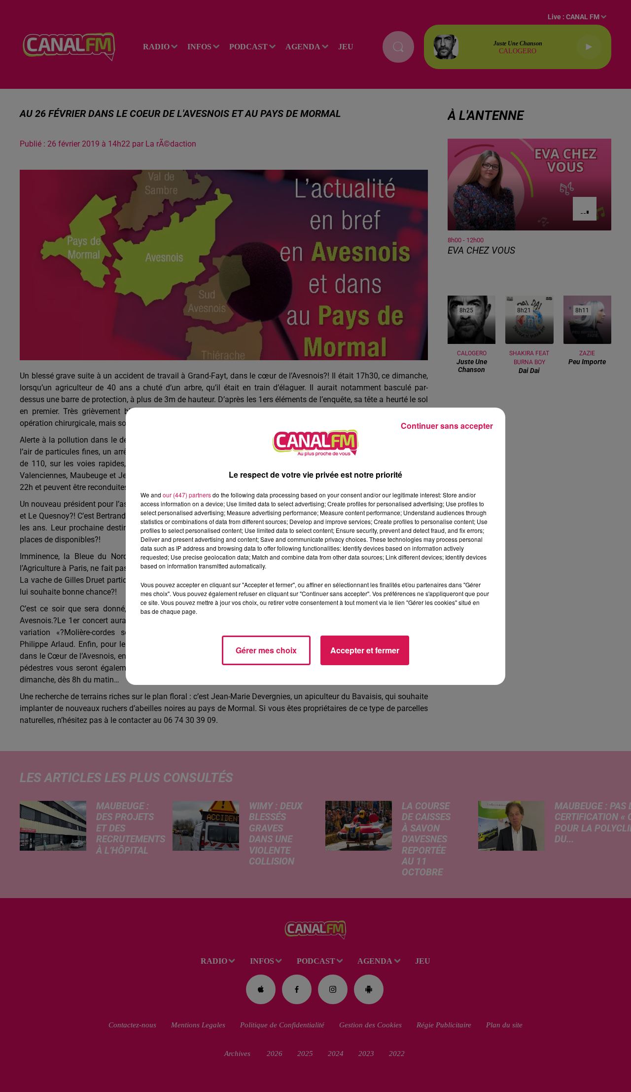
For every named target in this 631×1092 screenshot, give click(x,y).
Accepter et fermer (364, 650)
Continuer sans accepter (447, 425)
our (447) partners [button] (187, 494)
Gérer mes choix (266, 650)
